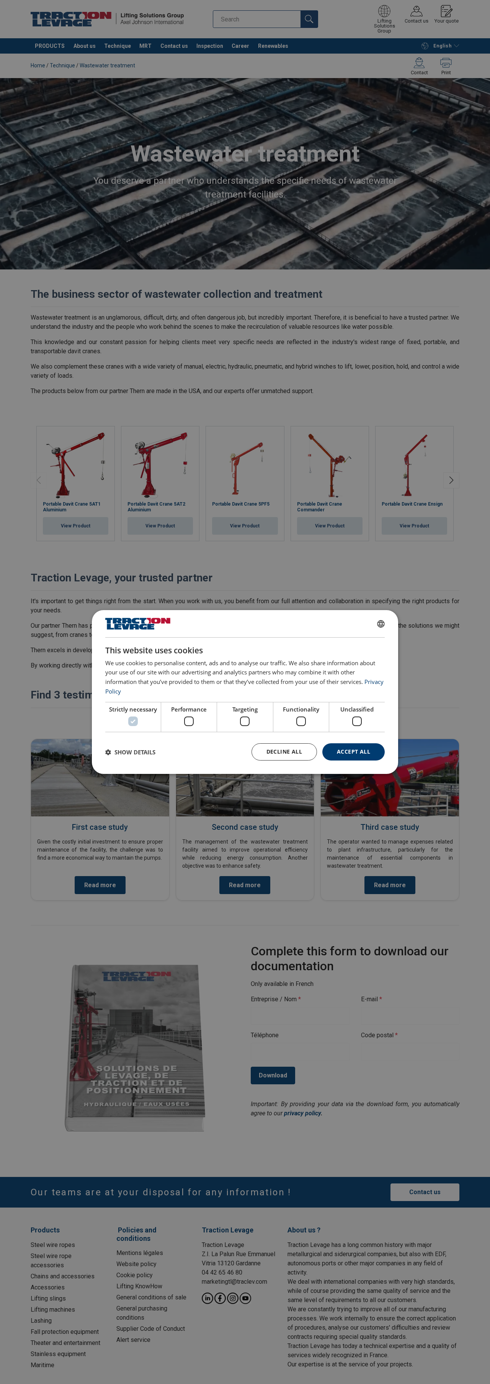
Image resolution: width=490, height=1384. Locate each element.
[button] (130, 752)
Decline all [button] (284, 751)
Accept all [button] (353, 751)
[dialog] (245, 692)
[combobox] (381, 624)
